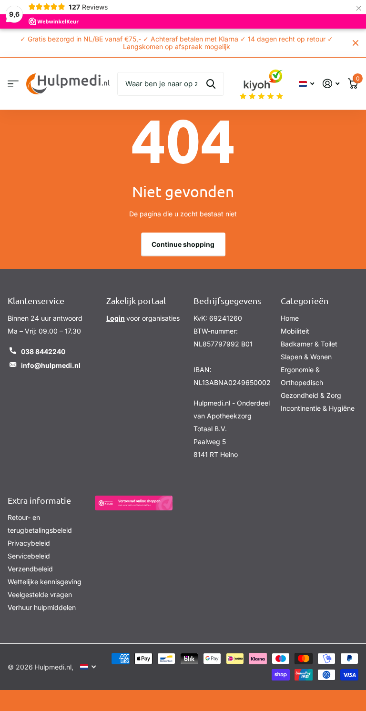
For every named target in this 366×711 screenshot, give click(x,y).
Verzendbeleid (30, 569)
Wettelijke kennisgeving (44, 582)
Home (290, 318)
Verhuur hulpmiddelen (42, 607)
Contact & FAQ (13, 84)
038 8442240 (43, 351)
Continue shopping (183, 244)
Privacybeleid (29, 543)
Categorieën (304, 300)
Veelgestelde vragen (40, 594)
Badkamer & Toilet (309, 344)
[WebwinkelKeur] (134, 503)
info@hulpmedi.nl (51, 365)
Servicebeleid (29, 556)
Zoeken (211, 84)
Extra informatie (39, 500)
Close (355, 43)
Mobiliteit (295, 331)
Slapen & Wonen (306, 357)
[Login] (331, 83)
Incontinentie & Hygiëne (318, 408)
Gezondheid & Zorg (311, 395)
